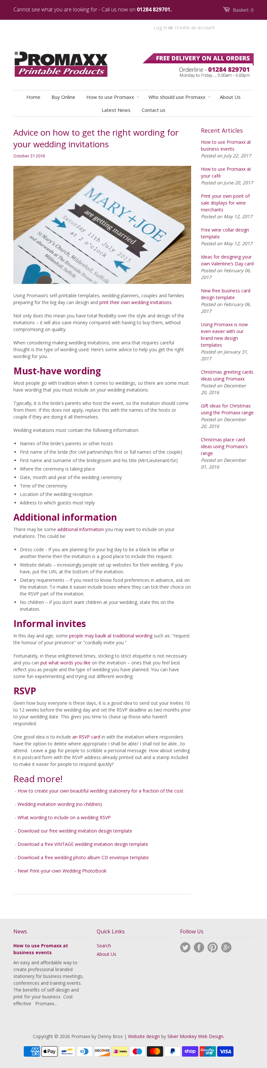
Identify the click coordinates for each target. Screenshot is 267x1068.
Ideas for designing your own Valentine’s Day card (227, 260)
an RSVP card (86, 737)
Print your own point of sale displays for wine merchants (225, 203)
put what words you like (65, 663)
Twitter (185, 947)
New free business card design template (225, 293)
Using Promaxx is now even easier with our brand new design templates (224, 334)
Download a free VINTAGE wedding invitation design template (83, 844)
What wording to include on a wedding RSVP (64, 817)
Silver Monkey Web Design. (195, 1036)
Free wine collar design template (225, 233)
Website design (144, 1036)
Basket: (243, 10)
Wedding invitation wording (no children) (60, 804)
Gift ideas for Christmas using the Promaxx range (227, 409)
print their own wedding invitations (135, 302)
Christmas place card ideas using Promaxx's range (224, 446)
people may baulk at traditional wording (110, 636)
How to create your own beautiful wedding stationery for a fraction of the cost (100, 791)
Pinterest (212, 947)
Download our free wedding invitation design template (75, 831)
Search (104, 945)
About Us (106, 954)
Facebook (199, 947)
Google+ (226, 947)
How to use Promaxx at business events (226, 145)
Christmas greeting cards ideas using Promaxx (227, 375)
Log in (160, 27)
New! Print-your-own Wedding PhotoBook (62, 871)
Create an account (195, 27)
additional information (80, 529)
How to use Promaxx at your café (226, 172)
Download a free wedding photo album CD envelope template (83, 857)
